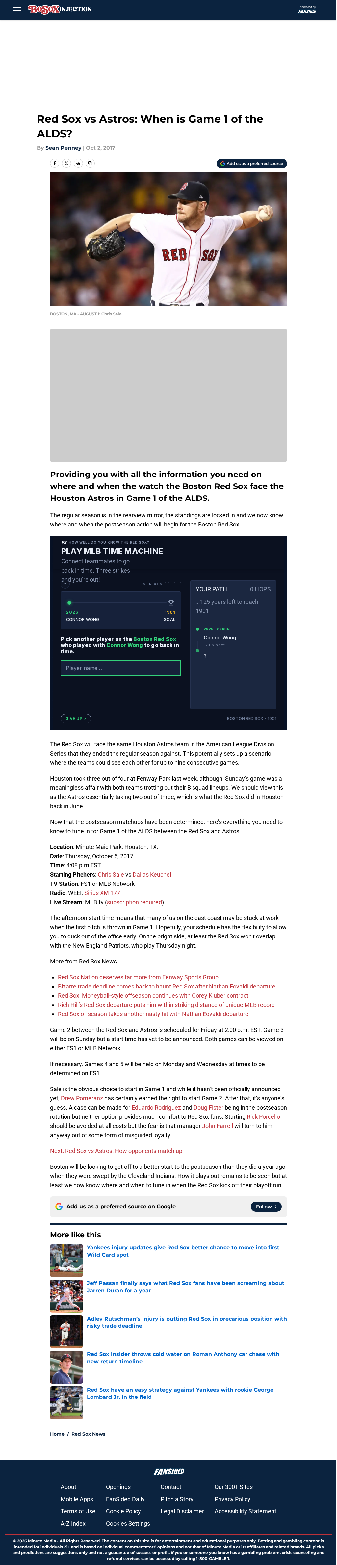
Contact (171, 1486)
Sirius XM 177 (102, 892)
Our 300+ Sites (234, 1486)
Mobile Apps (77, 1499)
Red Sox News (88, 1434)
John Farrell (217, 1125)
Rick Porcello (263, 1116)
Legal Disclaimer (182, 1511)
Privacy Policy (232, 1499)
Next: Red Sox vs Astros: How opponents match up (116, 1150)
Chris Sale (111, 874)
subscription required (134, 902)
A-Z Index (73, 1523)
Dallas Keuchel (152, 874)
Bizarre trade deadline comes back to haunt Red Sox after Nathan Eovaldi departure (166, 986)
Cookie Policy (123, 1511)
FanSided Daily (125, 1499)
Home (57, 1434)
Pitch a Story (177, 1499)
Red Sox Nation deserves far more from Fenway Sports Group (138, 977)
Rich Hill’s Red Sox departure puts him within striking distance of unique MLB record (166, 1004)
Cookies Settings (128, 1523)
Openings (118, 1486)
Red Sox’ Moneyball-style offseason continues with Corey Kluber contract (153, 995)
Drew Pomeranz (82, 1098)
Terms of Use (78, 1511)
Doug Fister (208, 1107)
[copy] (90, 163)
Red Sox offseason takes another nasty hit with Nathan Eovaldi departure (153, 1014)
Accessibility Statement (245, 1511)
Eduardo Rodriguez (156, 1107)
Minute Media (42, 1540)
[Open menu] (17, 10)
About (68, 1486)
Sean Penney (63, 148)
